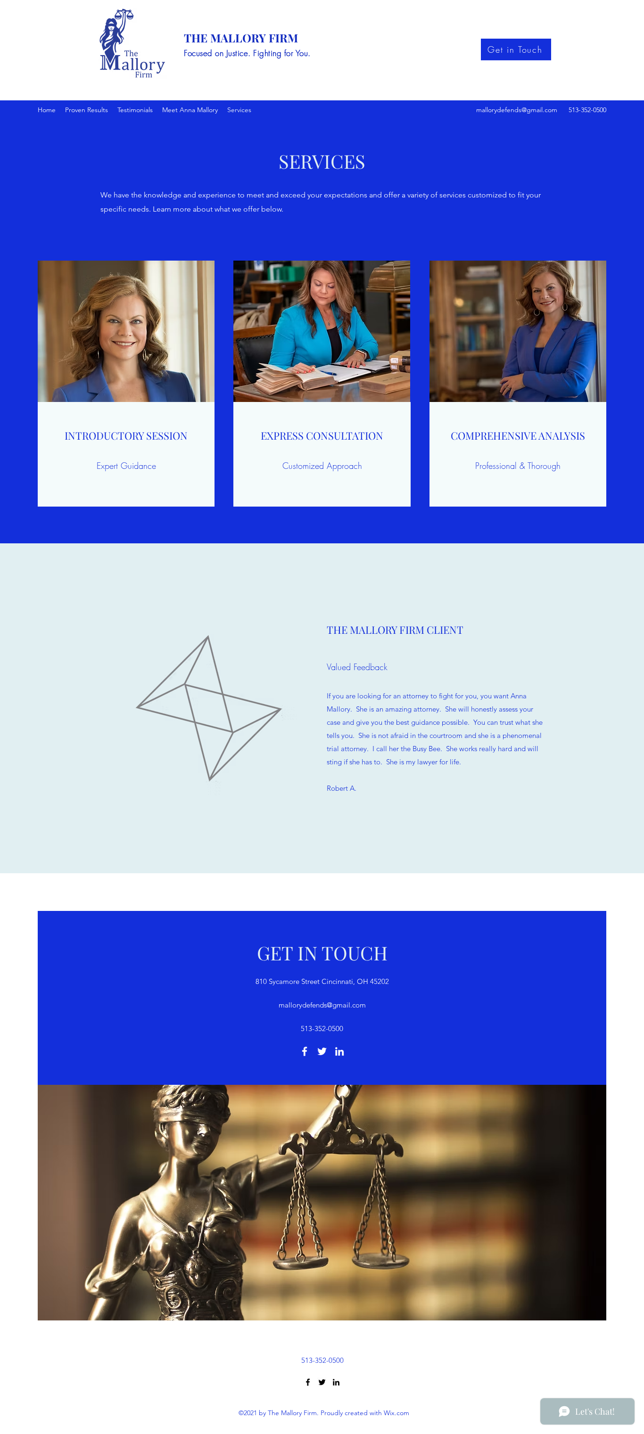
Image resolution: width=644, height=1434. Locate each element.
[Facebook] (304, 1051)
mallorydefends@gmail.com (516, 110)
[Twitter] (322, 1051)
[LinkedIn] (339, 1051)
